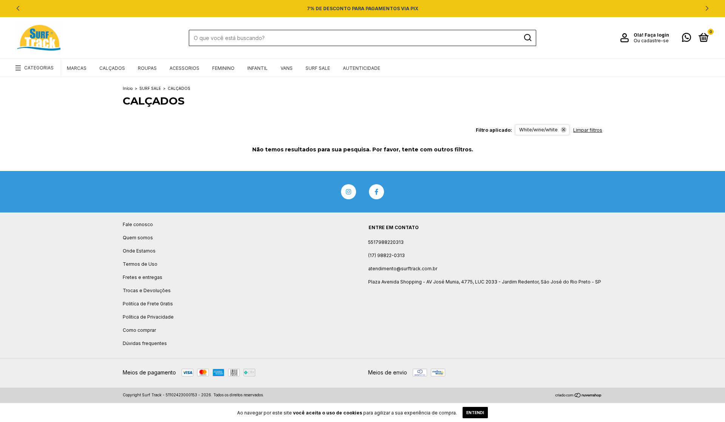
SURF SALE (317, 68)
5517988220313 (386, 242)
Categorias (39, 68)
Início (128, 88)
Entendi (475, 412)
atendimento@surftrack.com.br (402, 268)
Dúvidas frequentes (145, 343)
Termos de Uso (140, 264)
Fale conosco (138, 224)
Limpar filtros (587, 130)
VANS (287, 68)
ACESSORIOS (184, 68)
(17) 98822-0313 (386, 255)
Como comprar (139, 330)
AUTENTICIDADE (361, 68)
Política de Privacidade (148, 317)
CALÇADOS (112, 68)
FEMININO (223, 68)
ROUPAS (147, 68)
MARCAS (76, 68)
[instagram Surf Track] (348, 191)
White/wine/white (538, 129)
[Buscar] (527, 38)
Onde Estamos (139, 251)
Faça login (657, 35)
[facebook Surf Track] (376, 191)
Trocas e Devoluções (147, 290)
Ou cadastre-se (651, 40)
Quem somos (138, 237)
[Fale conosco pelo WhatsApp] (686, 39)
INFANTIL (257, 68)
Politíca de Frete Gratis (148, 303)
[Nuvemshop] (578, 396)
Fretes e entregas (142, 277)
